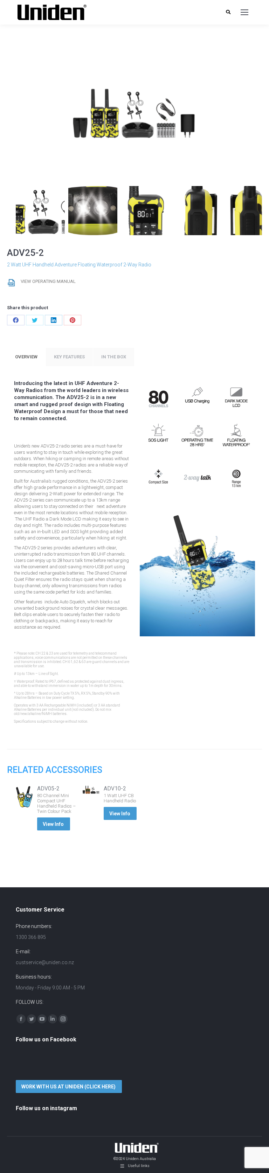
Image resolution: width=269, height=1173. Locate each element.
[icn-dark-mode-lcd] (236, 398)
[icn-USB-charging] (197, 398)
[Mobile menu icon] (244, 12)
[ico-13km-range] (236, 476)
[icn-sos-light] (158, 437)
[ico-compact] (158, 476)
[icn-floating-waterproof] (236, 437)
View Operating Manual (48, 281)
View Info (53, 824)
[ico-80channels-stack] (158, 398)
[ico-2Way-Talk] (197, 476)
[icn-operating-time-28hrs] (197, 437)
